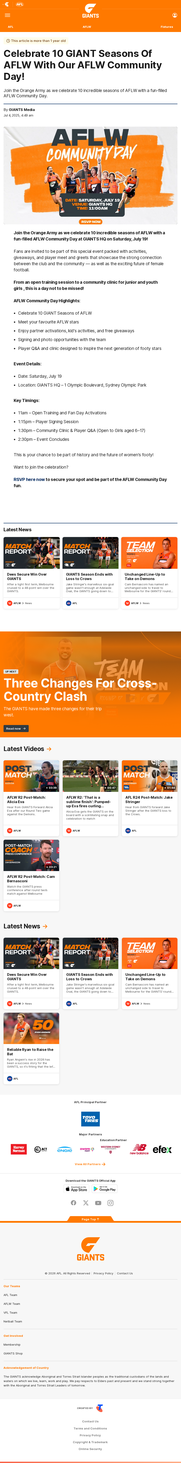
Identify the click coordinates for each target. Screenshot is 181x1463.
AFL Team (10, 1295)
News (28, 603)
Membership (12, 1344)
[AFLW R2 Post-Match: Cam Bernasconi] (31, 875)
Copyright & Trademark (90, 1442)
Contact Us (125, 1273)
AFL (10, 26)
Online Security (90, 1449)
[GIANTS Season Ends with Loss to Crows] (90, 573)
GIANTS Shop (13, 1353)
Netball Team (13, 1321)
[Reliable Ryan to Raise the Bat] (31, 1048)
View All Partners (88, 1164)
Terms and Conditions (90, 1428)
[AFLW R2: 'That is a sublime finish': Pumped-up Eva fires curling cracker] (90, 798)
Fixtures (167, 26)
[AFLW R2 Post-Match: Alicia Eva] (31, 798)
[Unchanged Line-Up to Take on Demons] (149, 573)
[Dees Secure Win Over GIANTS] (32, 573)
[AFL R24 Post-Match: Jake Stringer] (149, 798)
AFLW (87, 26)
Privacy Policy (103, 1273)
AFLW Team (12, 1303)
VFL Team (10, 1312)
